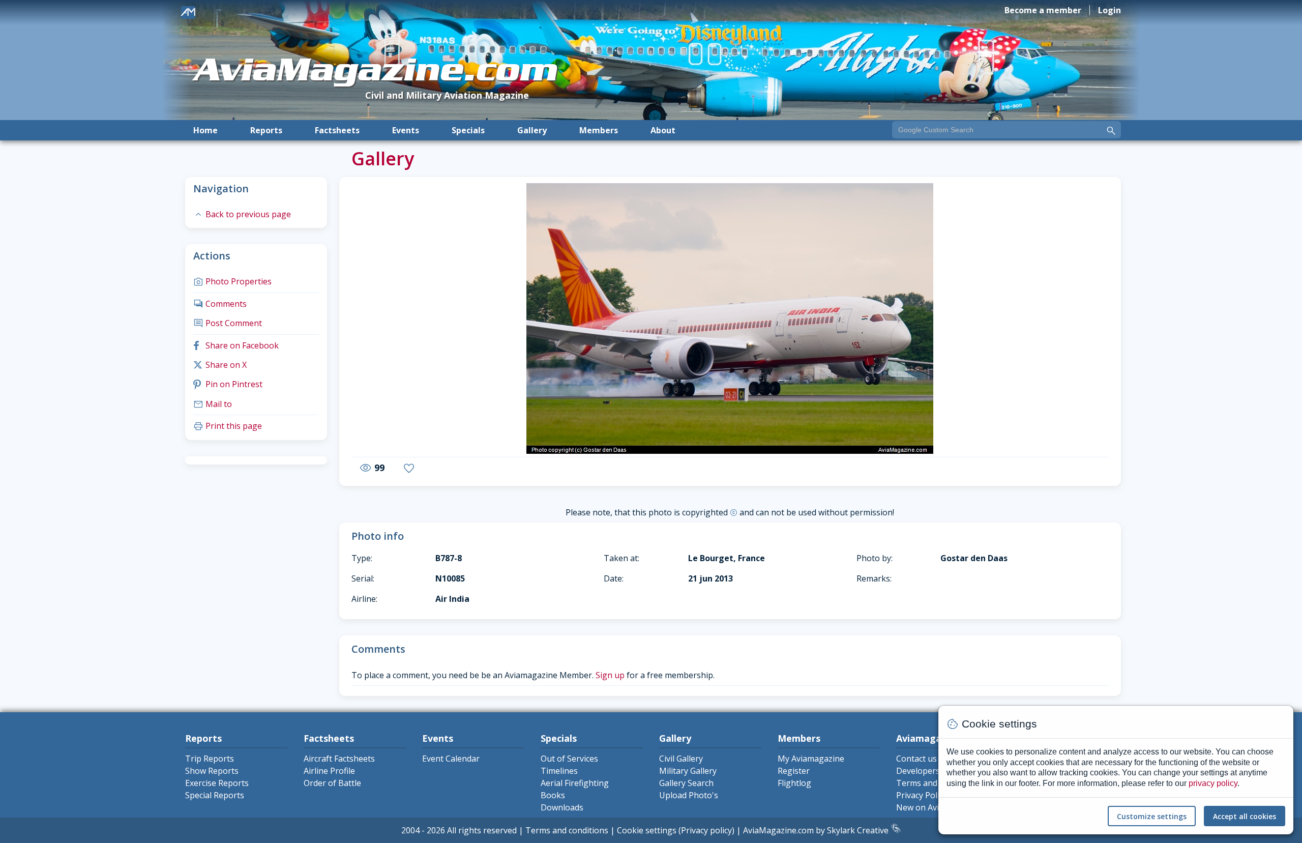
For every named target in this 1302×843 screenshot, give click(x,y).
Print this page (227, 425)
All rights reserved (482, 830)
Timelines (559, 770)
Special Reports (214, 795)
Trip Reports (209, 758)
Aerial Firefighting (575, 783)
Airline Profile (329, 770)
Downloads (562, 807)
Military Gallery (688, 770)
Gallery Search (686, 783)
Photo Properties (232, 281)
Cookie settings (646, 830)
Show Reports (212, 770)
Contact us (916, 758)
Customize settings (1152, 816)
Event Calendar (451, 758)
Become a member (1042, 10)
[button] (389, 320)
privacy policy (1213, 783)
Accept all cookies (1244, 816)
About (662, 130)
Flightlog (794, 783)
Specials (468, 130)
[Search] (1111, 130)
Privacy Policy (921, 795)
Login (1109, 10)
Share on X (220, 364)
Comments (220, 303)
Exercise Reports (217, 783)
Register (794, 770)
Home (205, 130)
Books (553, 795)
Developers (918, 770)
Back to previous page (242, 214)
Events (405, 130)
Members (598, 130)
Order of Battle (332, 783)
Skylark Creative (859, 830)
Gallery (532, 130)
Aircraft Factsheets (339, 758)
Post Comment (227, 323)
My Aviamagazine (811, 758)
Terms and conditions (566, 830)
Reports (266, 130)
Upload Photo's (688, 795)
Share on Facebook (236, 345)
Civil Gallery (681, 758)
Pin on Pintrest (227, 384)
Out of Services (569, 758)
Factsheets (337, 130)
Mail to (212, 404)
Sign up (610, 675)
